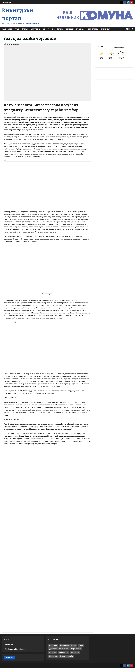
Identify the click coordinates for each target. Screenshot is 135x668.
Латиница (105, 29)
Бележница (64, 645)
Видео (73, 645)
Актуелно (35, 29)
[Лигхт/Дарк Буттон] (128, 29)
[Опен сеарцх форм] (132, 29)
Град (17, 29)
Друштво (53, 649)
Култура (52, 652)
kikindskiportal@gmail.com (14, 649)
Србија (25, 29)
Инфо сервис (57, 29)
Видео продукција (75, 29)
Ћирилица (93, 29)
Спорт (46, 29)
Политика (53, 656)
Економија (63, 649)
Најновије (7, 29)
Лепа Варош (63, 652)
